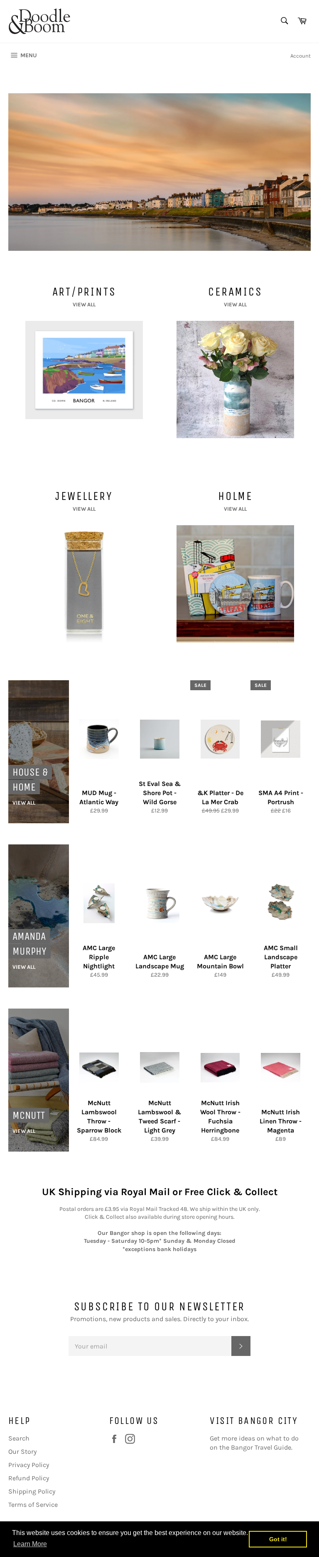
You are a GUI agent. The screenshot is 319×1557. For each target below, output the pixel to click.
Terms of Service (33, 1504)
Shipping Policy (31, 1491)
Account (300, 56)
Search (18, 1438)
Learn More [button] (30, 1543)
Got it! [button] (278, 1539)
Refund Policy (28, 1478)
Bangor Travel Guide (261, 1447)
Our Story (22, 1451)
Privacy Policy (28, 1465)
